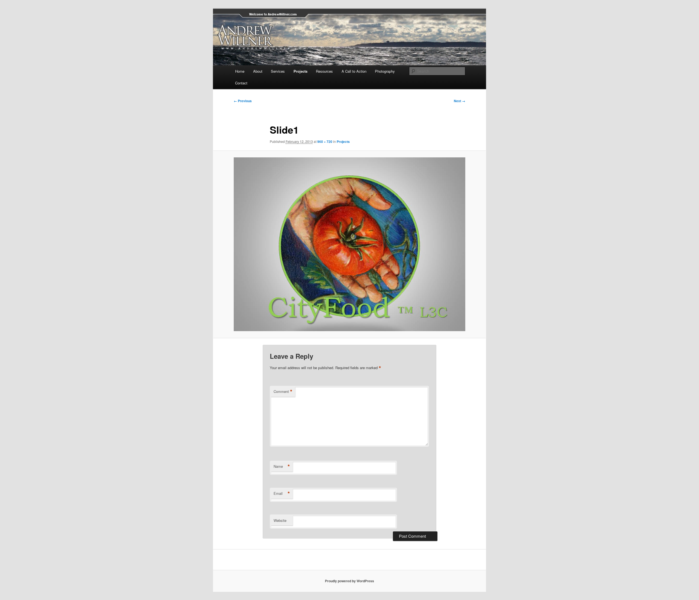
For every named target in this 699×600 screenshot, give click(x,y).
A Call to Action (354, 71)
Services (278, 71)
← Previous (243, 100)
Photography (385, 71)
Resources (324, 71)
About (257, 71)
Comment (283, 391)
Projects (300, 71)
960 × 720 (324, 141)
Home (239, 71)
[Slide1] (349, 244)
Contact (241, 83)
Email (282, 493)
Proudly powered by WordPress (349, 580)
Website (280, 520)
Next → (459, 100)
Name (282, 466)
